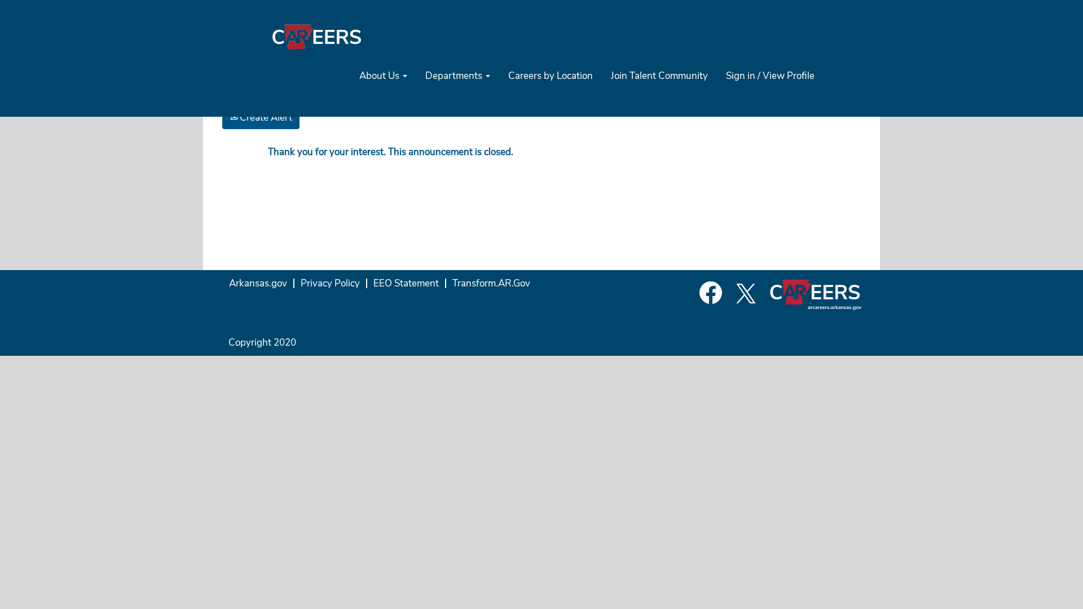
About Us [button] (380, 75)
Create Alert (264, 117)
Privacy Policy (330, 283)
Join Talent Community (659, 75)
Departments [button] (455, 75)
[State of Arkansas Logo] (316, 36)
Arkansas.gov (258, 283)
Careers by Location (550, 75)
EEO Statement (406, 283)
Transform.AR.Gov (491, 283)
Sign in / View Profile (770, 75)
